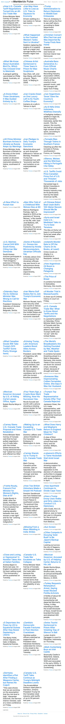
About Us (20, 713)
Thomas (10, 33)
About (49, 1)
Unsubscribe (55, 1)
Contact (61, 1)
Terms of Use (26, 713)
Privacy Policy (33, 713)
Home (45, 1)
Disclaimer (40, 713)
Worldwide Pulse (16, 2)
